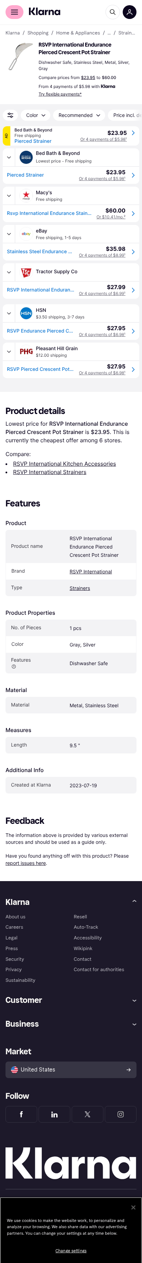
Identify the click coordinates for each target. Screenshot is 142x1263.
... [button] (109, 33)
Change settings (71, 1251)
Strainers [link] (127, 33)
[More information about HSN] (8, 313)
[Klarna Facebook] (21, 1114)
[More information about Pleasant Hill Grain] (8, 351)
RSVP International (91, 572)
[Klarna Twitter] (87, 1114)
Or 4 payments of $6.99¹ (102, 293)
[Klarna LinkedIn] (54, 1114)
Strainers (80, 588)
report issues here (26, 863)
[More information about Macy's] (8, 195)
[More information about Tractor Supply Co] (8, 272)
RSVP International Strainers (50, 471)
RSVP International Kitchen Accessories (64, 463)
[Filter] (10, 115)
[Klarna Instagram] (120, 1114)
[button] (21, 56)
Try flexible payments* (60, 94)
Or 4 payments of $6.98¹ (102, 334)
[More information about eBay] (8, 233)
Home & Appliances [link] (78, 33)
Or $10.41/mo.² (111, 216)
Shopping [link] (38, 33)
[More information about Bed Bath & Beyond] (8, 157)
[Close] (133, 1207)
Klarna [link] (13, 33)
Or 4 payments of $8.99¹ (102, 255)
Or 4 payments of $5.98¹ (103, 139)
